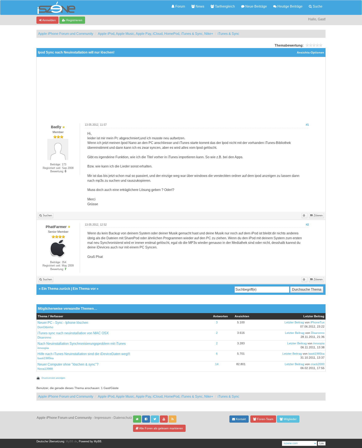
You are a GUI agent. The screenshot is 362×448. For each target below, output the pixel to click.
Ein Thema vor (84, 288)
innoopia (43, 348)
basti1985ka (45, 358)
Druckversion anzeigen (53, 378)
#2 (307, 224)
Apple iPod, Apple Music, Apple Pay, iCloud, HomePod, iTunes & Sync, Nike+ (155, 33)
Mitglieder (290, 419)
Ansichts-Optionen (310, 52)
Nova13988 (45, 368)
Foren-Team (264, 419)
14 (216, 364)
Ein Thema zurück (55, 288)
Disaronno (44, 337)
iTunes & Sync (228, 33)
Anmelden (49, 20)
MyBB (97, 441)
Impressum (102, 417)
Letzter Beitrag (294, 322)
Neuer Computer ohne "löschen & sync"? (67, 364)
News (199, 6)
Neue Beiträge (255, 6)
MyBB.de (71, 441)
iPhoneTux (317, 322)
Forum (180, 6)
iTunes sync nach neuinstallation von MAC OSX (73, 333)
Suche (317, 6)
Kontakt (240, 419)
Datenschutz (123, 417)
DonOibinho (45, 327)
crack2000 (318, 364)
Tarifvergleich (224, 6)
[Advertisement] (181, 91)
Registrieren (73, 20)
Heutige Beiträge (290, 6)
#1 (307, 124)
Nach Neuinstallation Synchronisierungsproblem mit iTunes (81, 343)
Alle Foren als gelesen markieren (160, 428)
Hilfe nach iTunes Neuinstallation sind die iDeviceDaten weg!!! (83, 354)
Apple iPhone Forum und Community (65, 33)
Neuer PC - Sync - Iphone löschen (62, 322)
